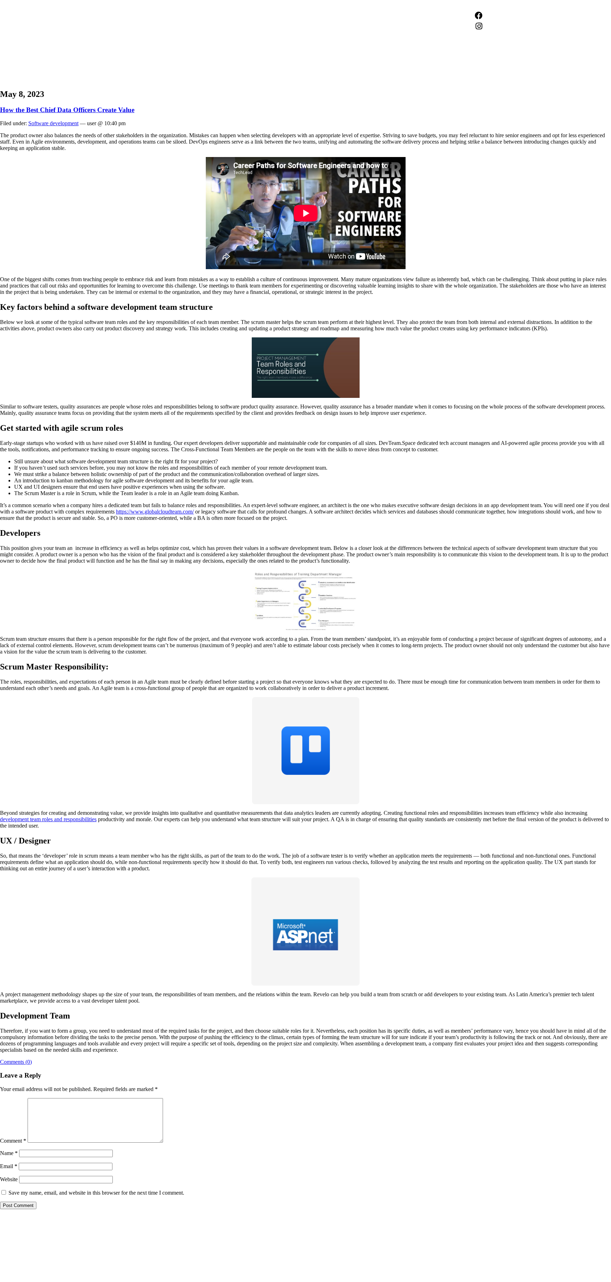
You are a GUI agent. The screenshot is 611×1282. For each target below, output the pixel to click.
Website (9, 1179)
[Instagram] (478, 26)
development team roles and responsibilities (48, 819)
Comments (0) (16, 1062)
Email (8, 1166)
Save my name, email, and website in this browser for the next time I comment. (96, 1193)
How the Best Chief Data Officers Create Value (67, 110)
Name (9, 1153)
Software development (53, 123)
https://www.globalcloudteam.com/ (155, 512)
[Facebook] (478, 15)
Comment (13, 1141)
